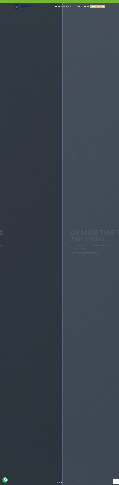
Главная (57, 6)
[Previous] (4, 242)
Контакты (86, 6)
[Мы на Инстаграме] (104, 1)
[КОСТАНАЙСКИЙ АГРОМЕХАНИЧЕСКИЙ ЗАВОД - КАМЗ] (24, 6)
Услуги (72, 6)
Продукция (64, 6)
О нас (78, 6)
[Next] (114, 242)
